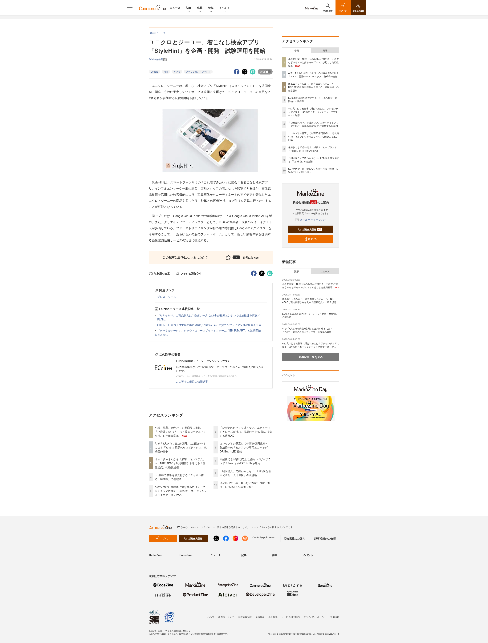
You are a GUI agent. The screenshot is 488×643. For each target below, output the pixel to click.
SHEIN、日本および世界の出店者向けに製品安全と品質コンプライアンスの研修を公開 (209, 325)
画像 (166, 71)
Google (154, 71)
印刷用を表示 (162, 273)
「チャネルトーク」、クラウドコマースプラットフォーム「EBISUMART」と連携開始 (209, 330)
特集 (211, 8)
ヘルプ (210, 616)
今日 (296, 50)
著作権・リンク (226, 616)
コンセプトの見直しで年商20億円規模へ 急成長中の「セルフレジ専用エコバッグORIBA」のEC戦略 (245, 447)
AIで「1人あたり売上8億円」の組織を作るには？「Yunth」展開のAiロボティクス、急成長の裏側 (181, 447)
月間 (325, 50)
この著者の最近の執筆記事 (192, 381)
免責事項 (260, 616)
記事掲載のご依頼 (325, 538)
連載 (199, 8)
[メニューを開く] (129, 7)
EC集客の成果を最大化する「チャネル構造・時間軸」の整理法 (179, 477)
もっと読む (161, 334)
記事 (188, 8)
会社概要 (273, 616)
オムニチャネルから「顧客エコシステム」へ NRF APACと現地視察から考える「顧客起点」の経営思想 (180, 463)
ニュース (175, 8)
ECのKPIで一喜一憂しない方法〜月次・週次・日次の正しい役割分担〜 (245, 485)
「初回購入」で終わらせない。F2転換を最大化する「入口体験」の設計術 (245, 473)
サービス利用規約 (290, 616)
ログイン (312, 239)
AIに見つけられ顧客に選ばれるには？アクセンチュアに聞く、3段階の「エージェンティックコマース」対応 (181, 491)
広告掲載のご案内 (294, 538)
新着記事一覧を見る (311, 357)
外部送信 (334, 616)
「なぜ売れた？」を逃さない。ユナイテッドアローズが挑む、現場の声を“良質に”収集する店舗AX (246, 431)
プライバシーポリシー (314, 616)
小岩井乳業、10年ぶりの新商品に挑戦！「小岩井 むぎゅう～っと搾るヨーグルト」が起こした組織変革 (180, 431)
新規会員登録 (312, 229)
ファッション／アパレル (198, 71)
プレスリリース (166, 297)
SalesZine (186, 555)
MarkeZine (155, 555)
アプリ (176, 71)
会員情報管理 (245, 616)
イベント (224, 8)
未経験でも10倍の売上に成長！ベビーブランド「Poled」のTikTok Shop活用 (245, 461)
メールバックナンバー (313, 220)
